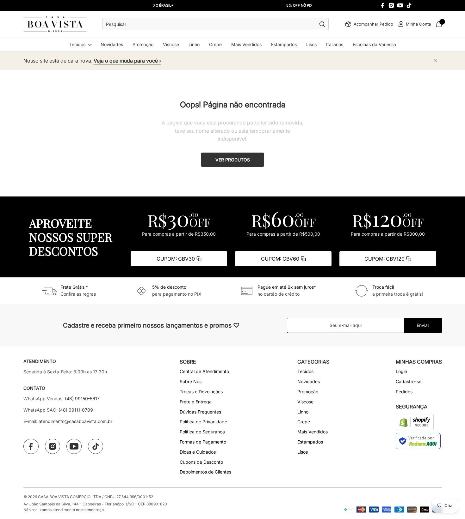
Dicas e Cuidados (198, 452)
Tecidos (77, 44)
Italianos (334, 44)
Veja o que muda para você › (127, 60)
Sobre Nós (191, 381)
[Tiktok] (409, 5)
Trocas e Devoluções (201, 391)
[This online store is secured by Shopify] (415, 422)
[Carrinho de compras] (439, 24)
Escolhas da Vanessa (374, 44)
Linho (194, 44)
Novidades (112, 44)
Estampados (284, 44)
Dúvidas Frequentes (200, 411)
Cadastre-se (408, 381)
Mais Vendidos (246, 44)
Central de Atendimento (204, 371)
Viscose (171, 44)
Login (401, 371)
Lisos (311, 44)
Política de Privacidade (203, 421)
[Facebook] (382, 5)
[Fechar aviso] (435, 60)
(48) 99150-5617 (82, 398)
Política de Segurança (202, 431)
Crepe (215, 44)
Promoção (143, 44)
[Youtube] (400, 5)
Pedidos (404, 391)
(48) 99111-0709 (76, 410)
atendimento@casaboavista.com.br (75, 421)
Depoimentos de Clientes (205, 471)
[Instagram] (391, 5)
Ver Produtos (232, 159)
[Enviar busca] (324, 24)
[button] (305, 5)
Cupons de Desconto (201, 462)
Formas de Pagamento (203, 441)
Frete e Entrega (196, 401)
